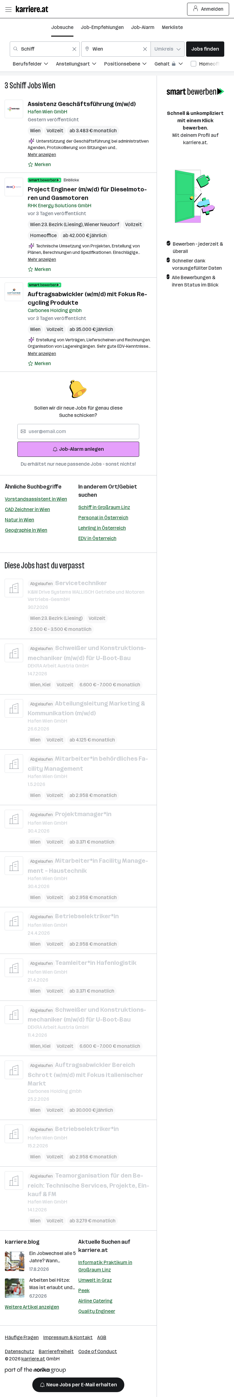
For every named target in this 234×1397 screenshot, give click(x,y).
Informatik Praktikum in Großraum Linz (105, 1266)
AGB (101, 1337)
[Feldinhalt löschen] (74, 49)
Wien (48, 85)
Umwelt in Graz (95, 1280)
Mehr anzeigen (42, 154)
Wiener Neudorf (101, 224)
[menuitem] (34, 65)
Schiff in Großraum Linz (104, 507)
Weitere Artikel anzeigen (32, 1307)
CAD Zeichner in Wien (27, 509)
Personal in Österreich (103, 518)
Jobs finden (205, 49)
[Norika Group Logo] (35, 1371)
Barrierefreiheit (56, 1351)
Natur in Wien (19, 520)
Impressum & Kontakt (68, 1337)
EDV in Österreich (97, 538)
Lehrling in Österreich (102, 528)
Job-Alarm (142, 27)
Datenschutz (19, 1351)
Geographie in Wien (26, 530)
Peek (84, 1290)
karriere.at (93, 1250)
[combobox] (45, 49)
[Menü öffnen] (8, 9)
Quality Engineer (96, 1311)
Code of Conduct (97, 1351)
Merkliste (172, 27)
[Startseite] (33, 9)
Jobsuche (62, 27)
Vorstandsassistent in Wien (36, 499)
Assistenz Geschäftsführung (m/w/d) (82, 104)
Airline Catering (95, 1301)
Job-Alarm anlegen (81, 449)
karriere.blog (22, 1242)
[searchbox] (78, 431)
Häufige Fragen (22, 1337)
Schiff (17, 85)
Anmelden (212, 9)
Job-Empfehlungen (102, 27)
